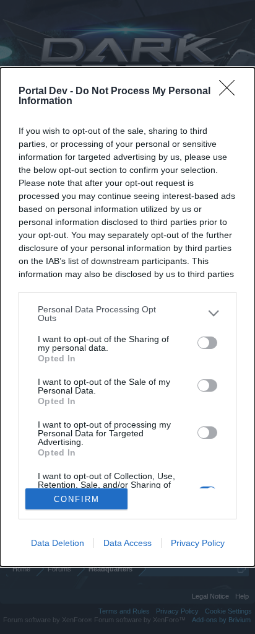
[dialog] (127, 317)
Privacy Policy (198, 543)
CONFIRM (77, 499)
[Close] (231, 91)
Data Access (127, 543)
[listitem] (127, 313)
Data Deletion (57, 543)
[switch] (207, 343)
